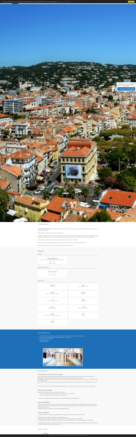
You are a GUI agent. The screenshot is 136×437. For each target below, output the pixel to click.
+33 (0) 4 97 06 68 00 (126, 89)
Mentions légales (61, 435)
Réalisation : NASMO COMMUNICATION (82, 435)
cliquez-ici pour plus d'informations (64, 1)
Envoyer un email (52, 263)
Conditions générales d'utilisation (53, 435)
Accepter (131, 1)
